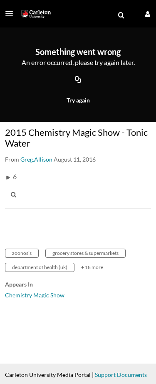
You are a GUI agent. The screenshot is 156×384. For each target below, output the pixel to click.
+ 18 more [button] (92, 267)
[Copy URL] (78, 80)
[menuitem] (121, 15)
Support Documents (121, 374)
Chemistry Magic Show (34, 295)
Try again (78, 100)
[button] (11, 14)
